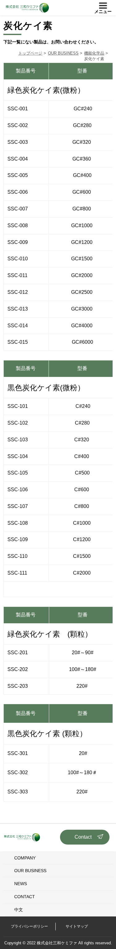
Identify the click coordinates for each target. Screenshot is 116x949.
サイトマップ (77, 926)
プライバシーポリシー (29, 926)
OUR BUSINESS (30, 870)
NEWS (20, 883)
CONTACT (24, 896)
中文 (18, 909)
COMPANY (25, 857)
